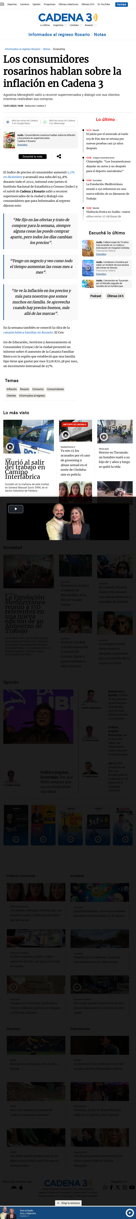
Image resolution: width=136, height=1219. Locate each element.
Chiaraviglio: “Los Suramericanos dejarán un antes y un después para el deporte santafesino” (108, 166)
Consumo (38, 389)
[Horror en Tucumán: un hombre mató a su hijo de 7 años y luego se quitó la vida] (115, 431)
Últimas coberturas (68, 4)
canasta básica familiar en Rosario (28, 332)
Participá (121, 4)
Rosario (89, 25)
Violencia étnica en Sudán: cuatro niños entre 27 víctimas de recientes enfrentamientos (108, 216)
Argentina (58, 25)
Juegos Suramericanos (103, 157)
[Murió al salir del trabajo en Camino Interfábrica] (28, 437)
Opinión (36, 4)
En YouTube (104, 4)
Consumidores (55, 389)
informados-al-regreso (32, 395)
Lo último (106, 119)
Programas (49, 4)
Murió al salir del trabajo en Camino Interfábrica (25, 470)
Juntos (8, 459)
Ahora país (104, 449)
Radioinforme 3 (68, 447)
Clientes (11, 395)
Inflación (12, 389)
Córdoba (74, 25)
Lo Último (45, 25)
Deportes (12, 4)
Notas (100, 34)
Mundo (96, 130)
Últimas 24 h (88, 4)
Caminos (24, 4)
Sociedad (97, 180)
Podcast (95, 296)
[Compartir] (59, 156)
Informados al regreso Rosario (60, 34)
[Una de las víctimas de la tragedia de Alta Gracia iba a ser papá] (115, 493)
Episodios (22, 144)
